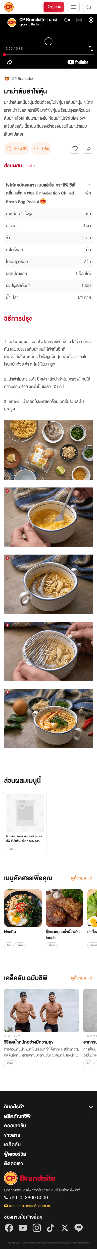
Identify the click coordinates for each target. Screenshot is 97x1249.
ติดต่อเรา (13, 1163)
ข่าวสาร (12, 1135)
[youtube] (23, 1228)
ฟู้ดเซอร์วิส (15, 1154)
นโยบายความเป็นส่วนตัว (61, 1243)
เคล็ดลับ (12, 1144)
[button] (48, 1108)
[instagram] (37, 1228)
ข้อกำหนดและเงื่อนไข (81, 1243)
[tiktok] (51, 1228)
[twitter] (65, 1228)
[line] (79, 1228)
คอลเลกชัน (15, 1125)
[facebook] (9, 1228)
